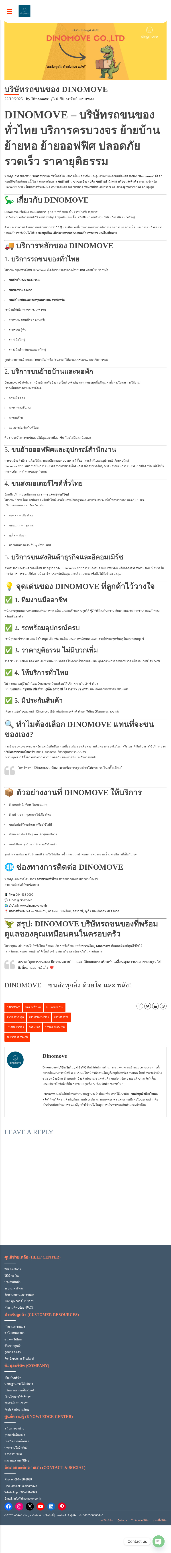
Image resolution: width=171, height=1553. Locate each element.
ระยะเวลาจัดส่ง (13, 1288)
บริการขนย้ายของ (39, 1017)
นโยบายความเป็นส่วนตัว (19, 1390)
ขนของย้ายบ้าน (54, 1007)
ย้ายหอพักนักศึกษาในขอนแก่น (28, 804)
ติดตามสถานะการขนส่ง (19, 1295)
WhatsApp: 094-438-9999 (20, 1492)
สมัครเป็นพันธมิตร (16, 1403)
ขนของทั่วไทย (33, 1007)
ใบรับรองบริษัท (140, 1520)
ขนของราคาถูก (15, 1017)
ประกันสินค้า (12, 1282)
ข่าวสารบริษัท (13, 1454)
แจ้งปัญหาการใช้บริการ (19, 1301)
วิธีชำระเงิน (11, 1275)
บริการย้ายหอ (61, 1017)
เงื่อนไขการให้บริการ (17, 1397)
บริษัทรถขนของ (15, 1027)
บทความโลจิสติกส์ (16, 1447)
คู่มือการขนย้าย (14, 1428)
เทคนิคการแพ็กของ (16, 1441)
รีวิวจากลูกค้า (12, 1346)
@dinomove (24, 900)
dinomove (13, 1007)
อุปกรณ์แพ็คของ (14, 1435)
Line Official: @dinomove (20, 1486)
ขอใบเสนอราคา (14, 1333)
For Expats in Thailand (19, 1358)
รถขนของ (34, 1027)
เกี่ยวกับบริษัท (12, 1377)
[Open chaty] (159, 1541)
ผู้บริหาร (122, 1520)
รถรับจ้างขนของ (80, 99)
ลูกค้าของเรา (12, 1352)
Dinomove (55, 1056)
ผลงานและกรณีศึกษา (17, 1460)
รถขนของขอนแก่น (17, 1037)
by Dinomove (37, 99)
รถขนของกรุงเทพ (55, 1027)
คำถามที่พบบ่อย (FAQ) (18, 1307)
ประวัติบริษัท (106, 1520)
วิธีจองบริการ (12, 1269)
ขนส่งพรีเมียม (13, 1339)
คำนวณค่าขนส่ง (14, 1326)
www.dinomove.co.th (33, 905)
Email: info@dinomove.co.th (22, 1498)
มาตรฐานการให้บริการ (18, 1384)
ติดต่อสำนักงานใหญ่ (16, 1409)
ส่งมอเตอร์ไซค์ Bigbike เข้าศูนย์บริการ (33, 834)
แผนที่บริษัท (160, 1520)
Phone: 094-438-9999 (18, 1479)
